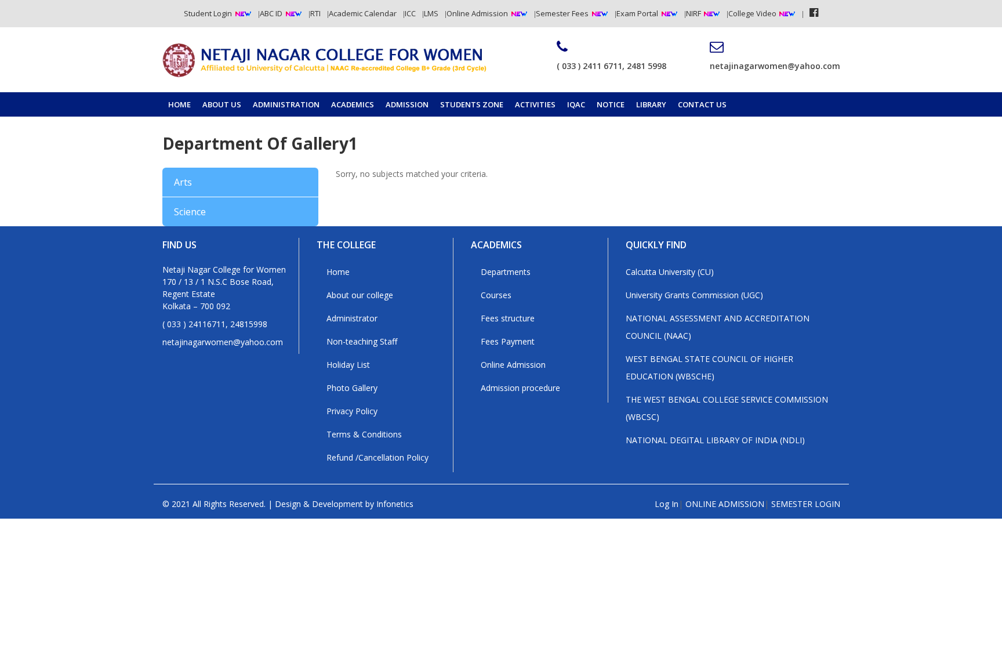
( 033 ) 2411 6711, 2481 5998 (611, 65)
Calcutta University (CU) (670, 271)
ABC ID (271, 13)
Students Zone (471, 104)
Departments (506, 271)
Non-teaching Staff (361, 341)
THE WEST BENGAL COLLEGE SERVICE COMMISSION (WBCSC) (727, 408)
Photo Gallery (351, 387)
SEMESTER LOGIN (805, 503)
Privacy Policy (351, 411)
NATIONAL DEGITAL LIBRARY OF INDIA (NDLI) (715, 440)
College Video (753, 13)
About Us (221, 104)
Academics (352, 104)
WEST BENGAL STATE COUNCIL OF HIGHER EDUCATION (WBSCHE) (709, 367)
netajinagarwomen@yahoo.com (775, 65)
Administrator (351, 318)
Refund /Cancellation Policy (377, 457)
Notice (611, 104)
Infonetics (394, 503)
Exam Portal (637, 13)
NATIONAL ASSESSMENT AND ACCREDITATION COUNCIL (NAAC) (717, 327)
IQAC (576, 104)
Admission (407, 104)
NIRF (694, 13)
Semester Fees (562, 13)
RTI (315, 13)
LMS (431, 13)
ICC (410, 13)
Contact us (702, 104)
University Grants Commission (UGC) (694, 295)
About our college (359, 295)
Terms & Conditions (364, 434)
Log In (666, 503)
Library (651, 104)
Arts (183, 182)
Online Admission (477, 13)
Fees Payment (508, 341)
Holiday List (348, 364)
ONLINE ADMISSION (724, 503)
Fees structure (508, 318)
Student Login (208, 13)
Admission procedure (520, 387)
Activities (535, 104)
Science (190, 211)
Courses (496, 295)
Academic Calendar (363, 13)
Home (179, 104)
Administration (286, 104)
